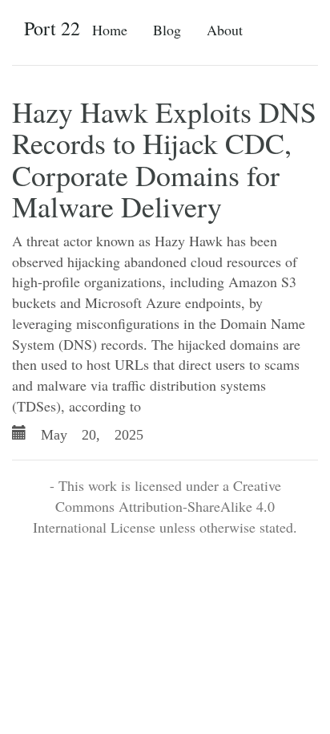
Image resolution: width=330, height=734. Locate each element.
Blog (167, 29)
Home (109, 29)
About (225, 29)
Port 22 (52, 28)
